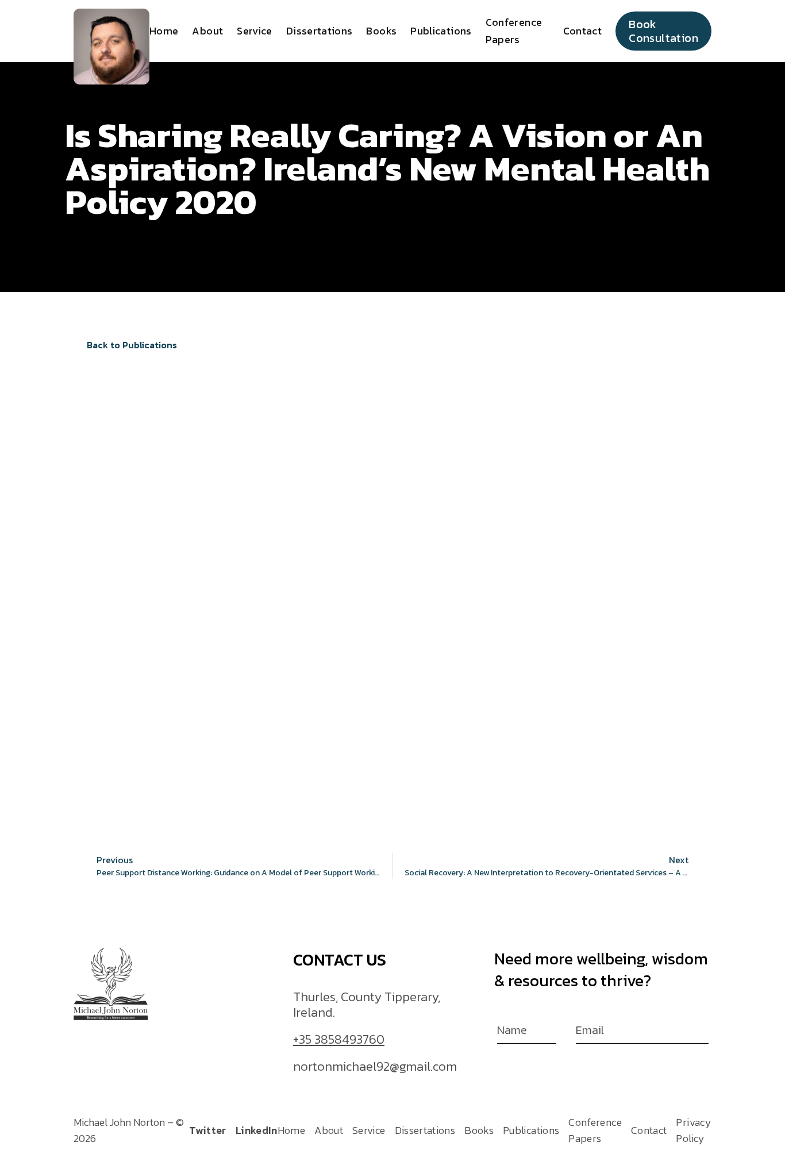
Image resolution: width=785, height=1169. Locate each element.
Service (254, 31)
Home (163, 31)
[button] (126, 345)
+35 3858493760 (338, 1040)
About (207, 31)
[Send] (704, 1032)
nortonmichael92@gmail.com (375, 1067)
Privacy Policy (693, 1130)
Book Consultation (663, 31)
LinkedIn (257, 1130)
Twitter (207, 1130)
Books (381, 31)
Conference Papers (595, 1130)
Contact (582, 31)
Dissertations (319, 31)
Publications (440, 31)
